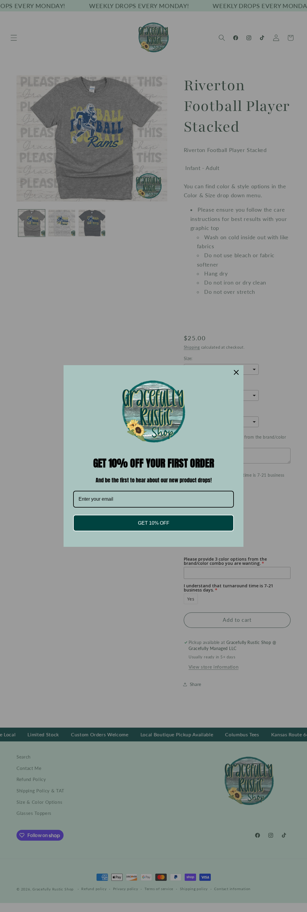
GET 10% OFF (153, 523)
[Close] (236, 372)
